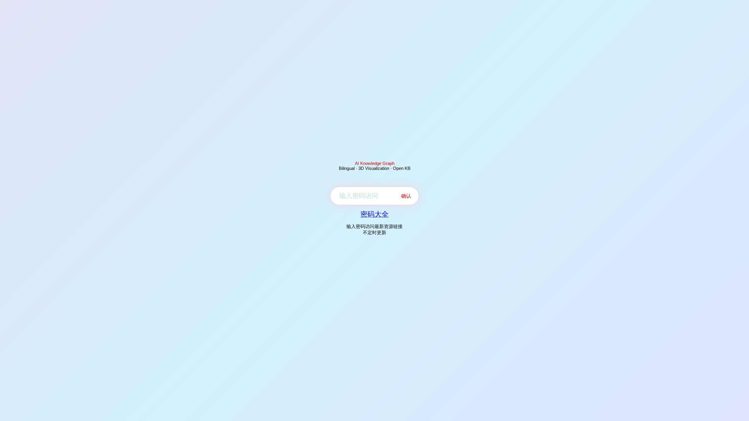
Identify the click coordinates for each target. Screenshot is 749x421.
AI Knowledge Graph (374, 163)
